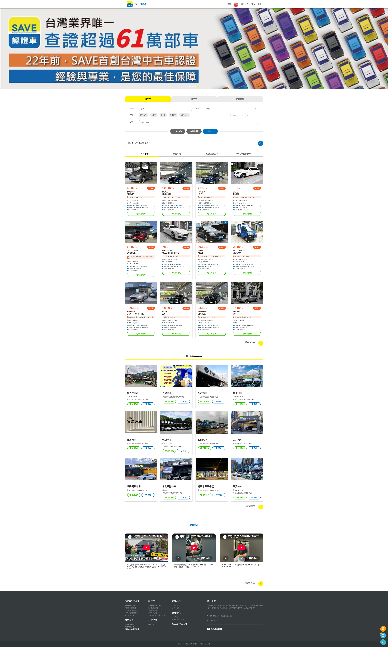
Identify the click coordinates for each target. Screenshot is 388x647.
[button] (190, 86)
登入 (253, 4)
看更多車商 (250, 506)
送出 (210, 131)
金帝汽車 (202, 393)
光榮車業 (241, 320)
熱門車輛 (144, 154)
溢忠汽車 (135, 261)
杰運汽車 (202, 439)
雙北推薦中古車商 (194, 356)
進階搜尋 (194, 131)
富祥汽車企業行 (173, 200)
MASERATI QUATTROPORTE (170, 252)
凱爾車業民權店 (206, 486)
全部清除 (178, 131)
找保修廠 (240, 99)
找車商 (194, 99)
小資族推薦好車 (211, 154)
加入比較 (151, 188)
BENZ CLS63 (236, 193)
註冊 (260, 4)
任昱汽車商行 (134, 393)
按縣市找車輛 (145, 122)
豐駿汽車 (167, 439)
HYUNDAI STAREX (202, 313)
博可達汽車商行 (243, 200)
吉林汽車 (237, 439)
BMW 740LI (200, 252)
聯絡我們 (244, 4)
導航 (149, 404)
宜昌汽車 (131, 439)
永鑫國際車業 (169, 486)
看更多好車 (250, 342)
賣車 (236, 4)
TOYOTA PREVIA (131, 193)
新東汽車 (237, 393)
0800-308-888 (214, 620)
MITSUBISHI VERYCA (239, 252)
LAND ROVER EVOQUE (133, 252)
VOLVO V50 (236, 313)
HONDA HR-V (201, 193)
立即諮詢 (142, 214)
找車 (229, 4)
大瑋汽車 (167, 393)
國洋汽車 (237, 486)
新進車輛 (177, 154)
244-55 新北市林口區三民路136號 (221, 616)
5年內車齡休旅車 (243, 154)
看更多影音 (250, 583)
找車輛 (148, 99)
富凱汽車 (135, 200)
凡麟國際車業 (134, 486)
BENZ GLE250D (166, 193)
